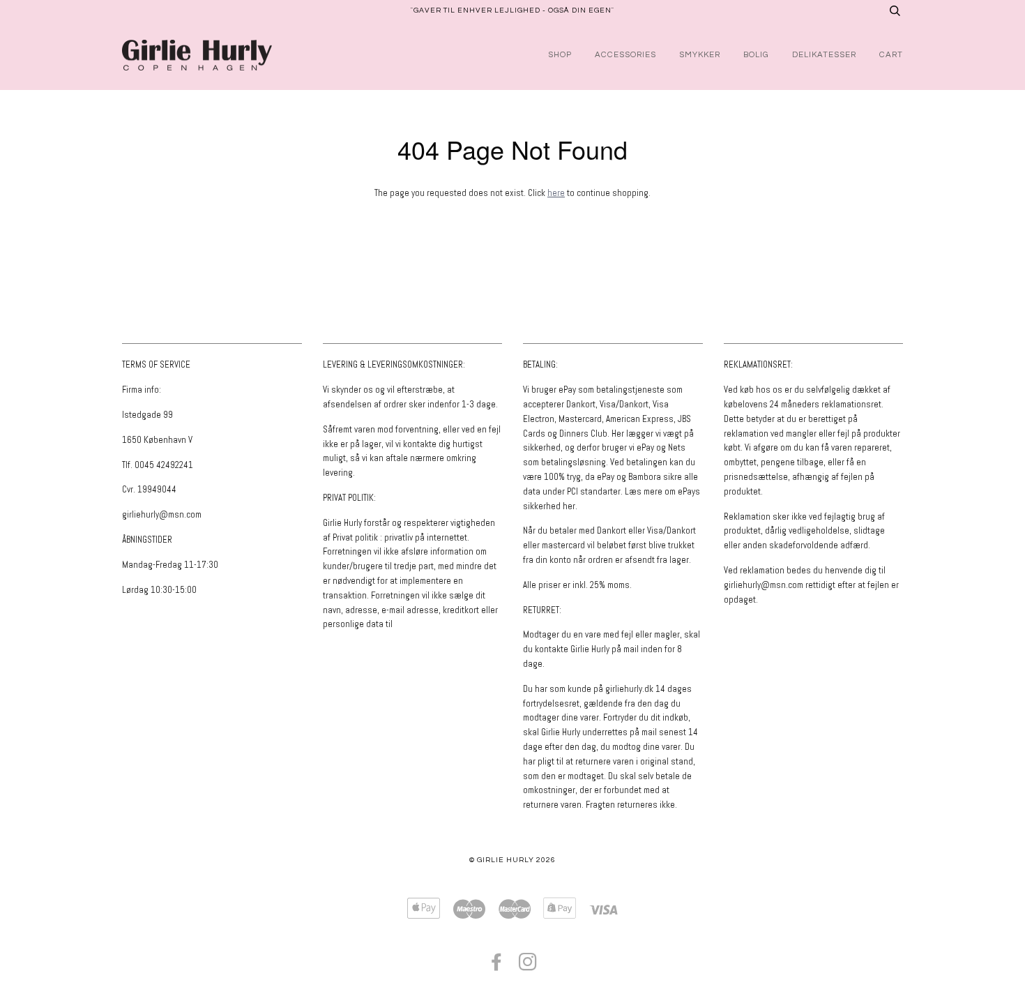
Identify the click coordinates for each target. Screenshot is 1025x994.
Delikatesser (824, 55)
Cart (891, 55)
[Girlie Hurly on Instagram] (528, 966)
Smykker (699, 55)
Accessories (625, 55)
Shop (560, 55)
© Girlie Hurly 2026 (512, 860)
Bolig (756, 55)
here (556, 193)
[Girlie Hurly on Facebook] (496, 966)
